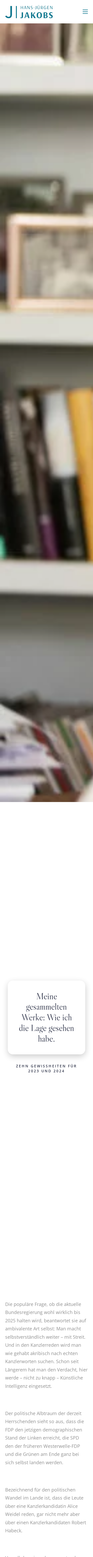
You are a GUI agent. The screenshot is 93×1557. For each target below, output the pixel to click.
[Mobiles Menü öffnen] (85, 12)
